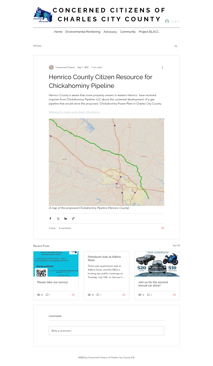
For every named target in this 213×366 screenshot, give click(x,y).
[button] (175, 46)
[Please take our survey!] (55, 264)
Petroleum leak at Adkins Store (104, 258)
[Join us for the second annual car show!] (157, 264)
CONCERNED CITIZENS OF (109, 10)
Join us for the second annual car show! (153, 283)
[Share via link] (73, 218)
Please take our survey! (52, 282)
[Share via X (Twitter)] (57, 218)
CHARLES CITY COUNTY (110, 19)
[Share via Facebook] (50, 218)
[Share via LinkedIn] (65, 218)
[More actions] (162, 67)
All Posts (37, 45)
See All (176, 245)
